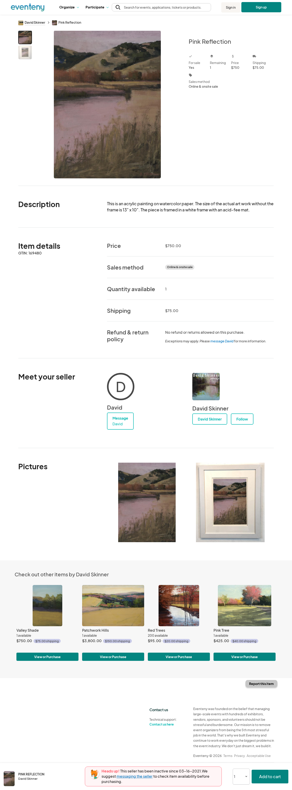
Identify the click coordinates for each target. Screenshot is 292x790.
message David (221, 341)
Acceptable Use (259, 756)
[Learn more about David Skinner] (206, 386)
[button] (69, 7)
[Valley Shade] (47, 605)
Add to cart (270, 776)
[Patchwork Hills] (113, 605)
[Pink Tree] (245, 605)
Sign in (231, 7)
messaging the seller (135, 776)
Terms (227, 756)
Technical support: (163, 721)
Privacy (239, 756)
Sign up (261, 7)
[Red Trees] (179, 605)
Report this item (261, 684)
